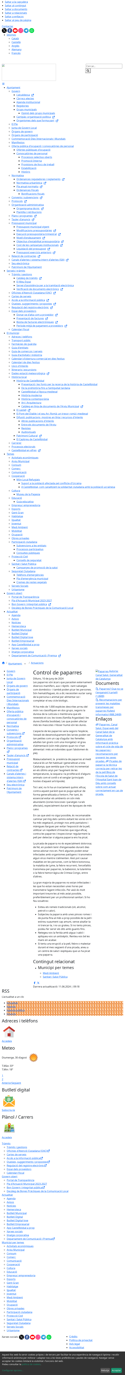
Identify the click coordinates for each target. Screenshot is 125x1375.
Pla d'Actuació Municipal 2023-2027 (27, 1184)
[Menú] (3, 84)
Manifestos (13, 707)
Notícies (11, 1205)
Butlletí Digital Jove (17, 1220)
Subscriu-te (8, 1110)
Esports (11, 1279)
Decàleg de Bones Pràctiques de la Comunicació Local (37, 1191)
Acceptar (116, 1370)
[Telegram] (26, 30)
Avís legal (74, 1344)
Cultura (11, 1268)
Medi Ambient (15, 1297)
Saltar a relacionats (16, 13)
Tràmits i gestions (17, 1147)
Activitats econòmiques (20, 1246)
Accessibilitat (76, 1347)
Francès (16, 53)
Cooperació (13, 1264)
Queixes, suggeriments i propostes (27, 1162)
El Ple (10, 674)
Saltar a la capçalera (16, 2)
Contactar (7, 26)
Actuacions (37, 663)
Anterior (6, 1083)
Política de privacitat (81, 1340)
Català (15, 38)
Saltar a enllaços (14, 16)
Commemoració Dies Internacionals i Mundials (18, 700)
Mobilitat (12, 1301)
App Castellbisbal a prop (21, 1227)
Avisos (10, 1202)
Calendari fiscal (15, 1173)
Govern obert (9, 1176)
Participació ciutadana (19, 1312)
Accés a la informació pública (23, 1158)
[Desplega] (25, 664)
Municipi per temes (13, 1242)
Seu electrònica (15, 784)
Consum (11, 1253)
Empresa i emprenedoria (21, 1275)
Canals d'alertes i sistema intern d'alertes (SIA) (16, 777)
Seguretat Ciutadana (18, 1323)
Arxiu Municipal (16, 1249)
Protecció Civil (15, 1315)
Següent (16, 1083)
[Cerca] (88, 70)
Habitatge (12, 1286)
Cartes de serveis (16, 1154)
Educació (12, 1271)
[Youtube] (15, 30)
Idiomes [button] (11, 34)
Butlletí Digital (15, 1216)
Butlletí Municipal (17, 1213)
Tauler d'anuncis (16, 755)
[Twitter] (4, 30)
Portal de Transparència (20, 1180)
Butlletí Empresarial (18, 1224)
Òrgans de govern (17, 685)
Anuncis (11, 1014)
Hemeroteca (14, 1209)
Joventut (11, 1293)
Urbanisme (13, 1330)
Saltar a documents (16, 9)
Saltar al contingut (15, 5)
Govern (11, 671)
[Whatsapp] (31, 30)
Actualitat (12, 1003)
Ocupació (12, 1304)
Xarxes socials (15, 1231)
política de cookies (31, 1364)
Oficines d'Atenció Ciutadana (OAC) (27, 1151)
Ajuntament (15, 663)
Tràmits (6, 1143)
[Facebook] (10, 30)
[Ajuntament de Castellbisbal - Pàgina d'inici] (29, 72)
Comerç (11, 1257)
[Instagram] (21, 30)
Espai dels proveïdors (19, 1169)
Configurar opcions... (12, 1370)
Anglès (15, 45)
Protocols (12, 737)
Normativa (13, 726)
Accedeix (7, 1041)
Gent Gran (13, 1282)
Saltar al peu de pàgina (18, 20)
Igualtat (11, 1290)
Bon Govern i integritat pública (24, 1187)
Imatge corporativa (18, 1235)
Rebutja (105, 1370)
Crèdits (73, 1336)
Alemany (16, 49)
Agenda (11, 1006)
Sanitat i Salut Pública (19, 1319)
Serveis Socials (15, 1326)
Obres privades (15, 1308)
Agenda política (16, 1010)
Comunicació (14, 1260)
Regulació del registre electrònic (25, 1165)
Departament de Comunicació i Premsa (29, 1238)
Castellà (16, 42)
